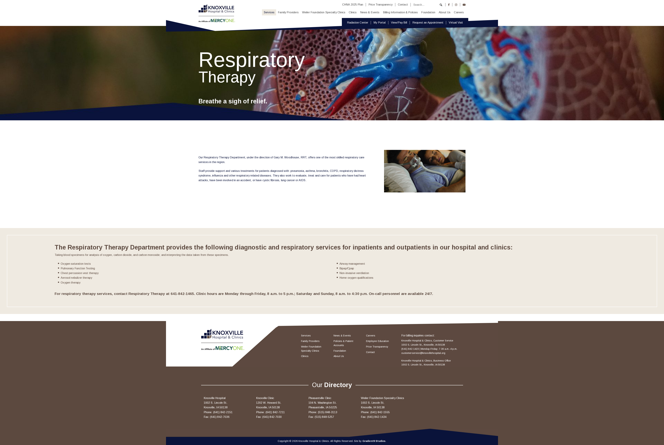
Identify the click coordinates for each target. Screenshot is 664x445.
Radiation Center (357, 22)
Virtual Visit (456, 22)
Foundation (428, 12)
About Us (444, 12)
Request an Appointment (428, 22)
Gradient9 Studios (374, 441)
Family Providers (288, 12)
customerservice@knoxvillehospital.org (423, 353)
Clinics (353, 12)
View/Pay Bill (399, 22)
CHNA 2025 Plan (352, 4)
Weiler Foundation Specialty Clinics (323, 12)
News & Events (370, 12)
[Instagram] (456, 4)
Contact (403, 4)
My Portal (379, 22)
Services (269, 12)
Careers (459, 12)
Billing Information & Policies (400, 12)
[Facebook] (448, 4)
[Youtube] (464, 4)
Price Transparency (380, 4)
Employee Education (377, 341)
